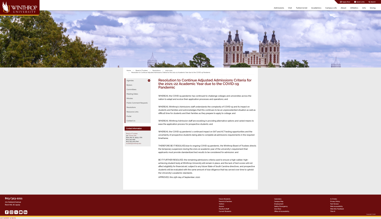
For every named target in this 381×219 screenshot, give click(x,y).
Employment (278, 204)
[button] (28, 37)
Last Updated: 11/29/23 (8, 218)
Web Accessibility (336, 206)
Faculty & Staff (224, 209)
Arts (364, 8)
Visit (290, 8)
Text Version (334, 204)
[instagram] (12, 212)
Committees (131, 89)
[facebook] (7, 212)
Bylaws (129, 85)
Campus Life (331, 8)
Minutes (130, 98)
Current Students (225, 211)
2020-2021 (168, 70)
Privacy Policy (335, 201)
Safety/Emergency (281, 206)
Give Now (277, 209)
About (343, 8)
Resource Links (132, 112)
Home (129, 70)
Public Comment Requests (137, 103)
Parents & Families (225, 201)
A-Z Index (333, 199)
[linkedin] (26, 212)
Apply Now (346, 2)
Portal (129, 116)
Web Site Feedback (337, 209)
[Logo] (20, 8)
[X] (16, 212)
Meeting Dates (132, 94)
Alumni (221, 206)
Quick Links (360, 2)
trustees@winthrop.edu (133, 143)
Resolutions (156, 70)
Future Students (224, 199)
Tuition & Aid (301, 8)
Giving (373, 8)
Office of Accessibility (281, 211)
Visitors (221, 204)
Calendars (277, 199)
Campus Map (278, 201)
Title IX (332, 211)
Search (373, 2)
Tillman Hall (132, 135)
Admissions (279, 8)
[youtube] (21, 212)
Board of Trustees (142, 70)
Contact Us (131, 121)
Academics (316, 8)
